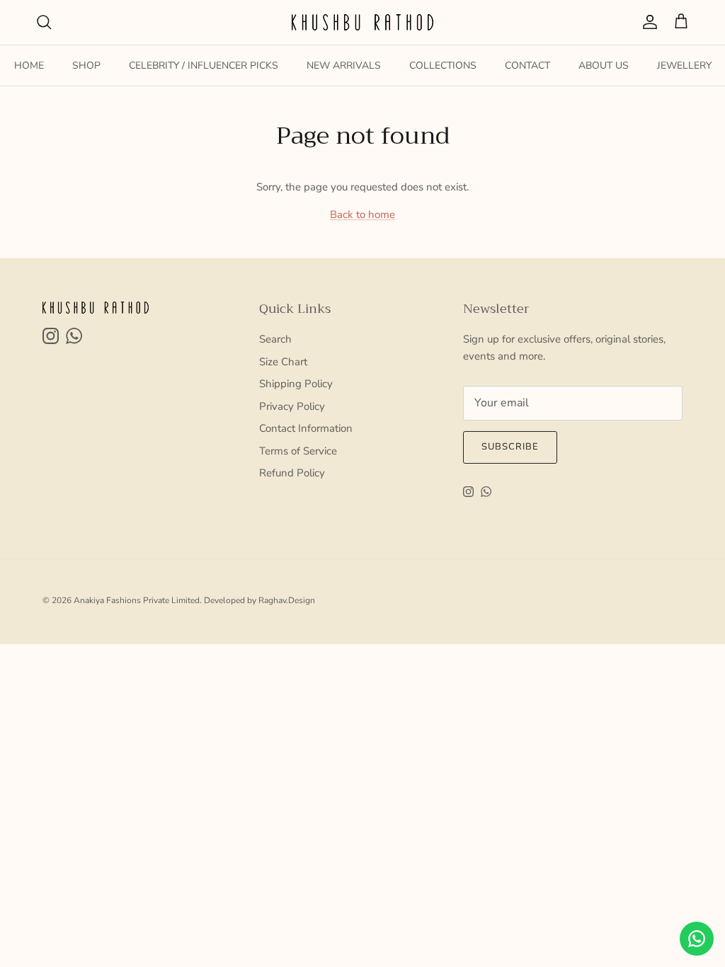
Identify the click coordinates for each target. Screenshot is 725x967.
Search (275, 339)
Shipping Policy (296, 384)
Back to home (362, 214)
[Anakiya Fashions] (362, 22)
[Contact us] (697, 939)
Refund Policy (292, 473)
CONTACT (527, 65)
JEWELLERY (684, 65)
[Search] (43, 21)
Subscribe (510, 446)
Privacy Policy (292, 406)
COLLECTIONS (442, 65)
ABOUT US (603, 65)
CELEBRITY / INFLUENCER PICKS (203, 65)
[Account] (647, 21)
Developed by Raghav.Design (259, 600)
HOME (29, 65)
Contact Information (306, 428)
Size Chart (283, 362)
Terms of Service (298, 451)
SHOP (86, 65)
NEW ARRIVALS (344, 65)
